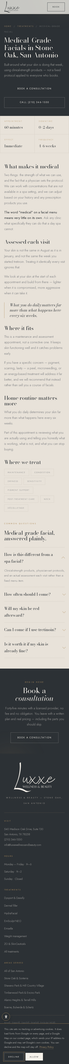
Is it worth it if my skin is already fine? (26, 647)
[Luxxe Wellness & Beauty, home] (12, 6)
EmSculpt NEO (12, 921)
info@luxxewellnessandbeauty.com (22, 845)
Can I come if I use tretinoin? (30, 630)
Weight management (15, 936)
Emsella (8, 928)
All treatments (11, 951)
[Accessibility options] (6, 1017)
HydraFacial (10, 913)
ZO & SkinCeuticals (15, 944)
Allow (34, 1056)
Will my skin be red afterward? (21, 612)
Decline (13, 1056)
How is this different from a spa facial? (28, 558)
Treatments (25, 26)
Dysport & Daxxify (14, 898)
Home (8, 26)
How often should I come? (27, 594)
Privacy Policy (46, 1047)
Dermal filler (11, 906)
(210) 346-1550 (13, 839)
